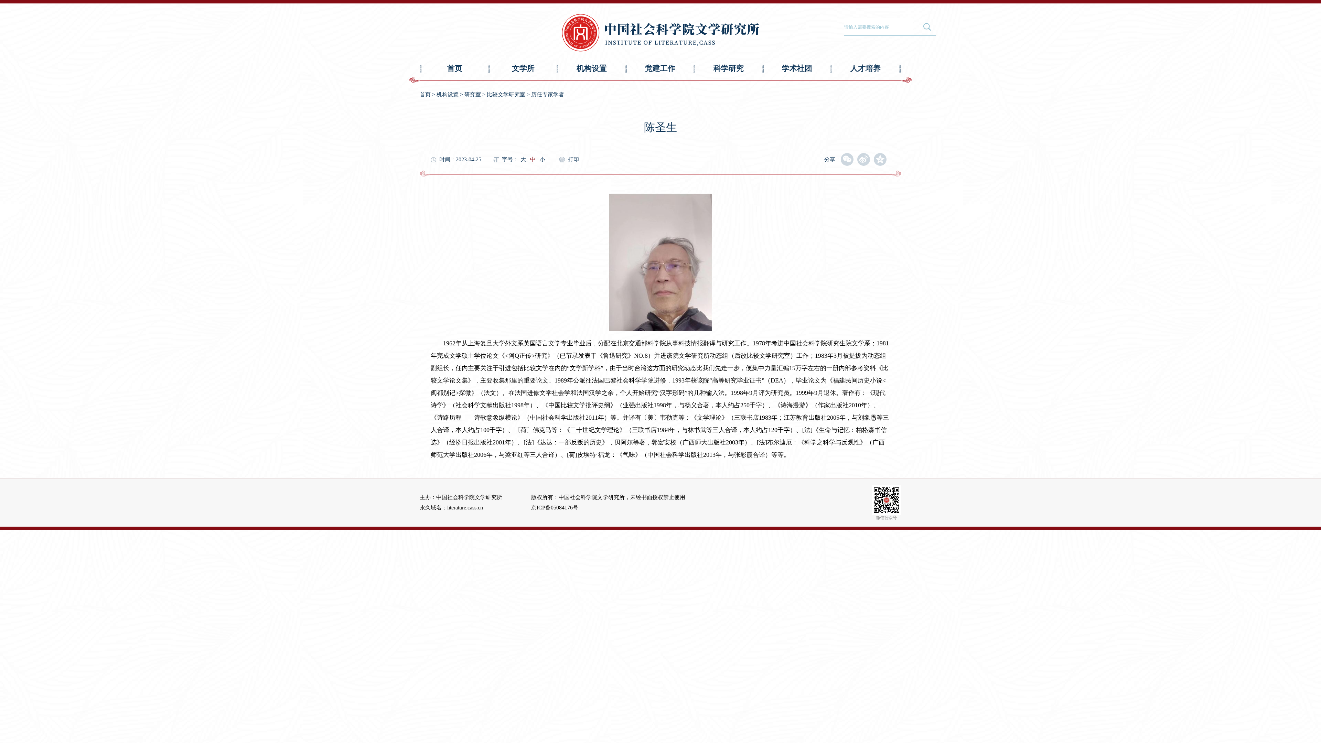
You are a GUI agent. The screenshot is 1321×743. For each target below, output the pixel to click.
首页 (454, 68)
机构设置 (592, 68)
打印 (573, 159)
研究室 (472, 94)
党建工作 (660, 68)
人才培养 (865, 68)
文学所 (523, 68)
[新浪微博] (863, 159)
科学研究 (728, 68)
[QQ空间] (880, 159)
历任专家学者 (547, 94)
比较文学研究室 (506, 94)
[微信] (847, 159)
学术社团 (797, 68)
